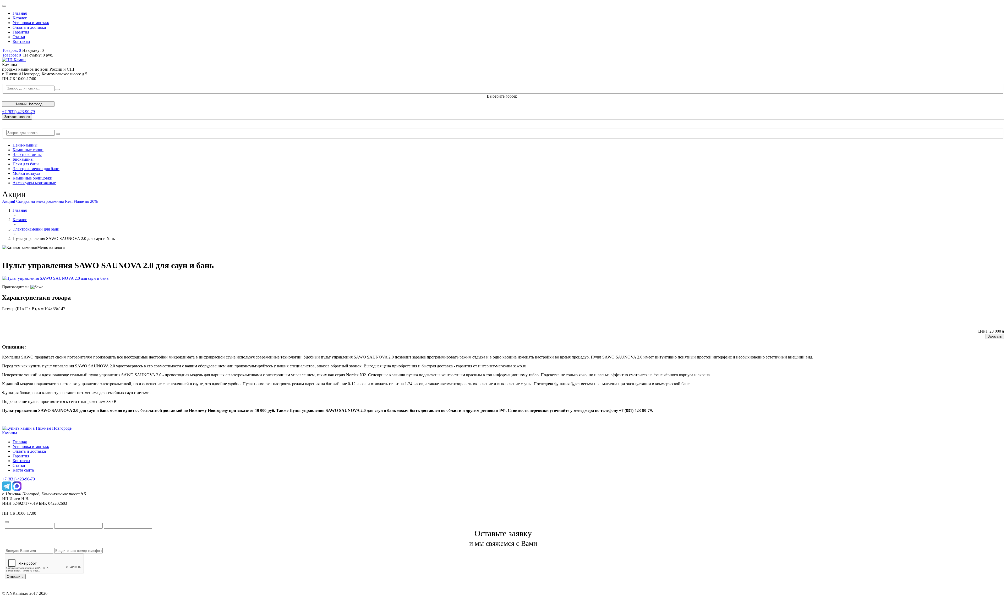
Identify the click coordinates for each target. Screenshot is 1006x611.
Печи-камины (25, 145)
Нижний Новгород (28, 104)
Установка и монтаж (31, 22)
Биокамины (23, 159)
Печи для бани (26, 164)
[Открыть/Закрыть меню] (4, 6)
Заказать (995, 336)
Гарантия (21, 32)
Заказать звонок (17, 117)
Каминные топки (28, 150)
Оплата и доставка (29, 27)
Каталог (20, 18)
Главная (20, 13)
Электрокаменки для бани (36, 168)
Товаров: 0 (11, 50)
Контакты (21, 41)
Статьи (19, 37)
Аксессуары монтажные (34, 183)
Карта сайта (23, 470)
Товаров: (11, 55)
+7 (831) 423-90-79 (18, 111)
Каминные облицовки (32, 178)
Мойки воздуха (26, 173)
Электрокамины (27, 154)
